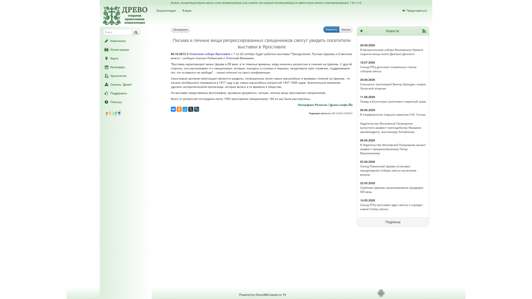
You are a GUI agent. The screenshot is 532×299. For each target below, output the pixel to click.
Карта (114, 58)
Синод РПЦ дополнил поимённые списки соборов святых (388, 69)
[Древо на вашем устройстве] (381, 295)
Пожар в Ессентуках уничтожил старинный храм (393, 101)
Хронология (118, 76)
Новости (392, 30)
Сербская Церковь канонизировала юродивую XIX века (391, 189)
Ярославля (222, 54)
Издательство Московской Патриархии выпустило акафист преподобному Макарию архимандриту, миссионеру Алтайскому (390, 127)
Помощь (116, 102)
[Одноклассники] (179, 109)
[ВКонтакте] (173, 109)
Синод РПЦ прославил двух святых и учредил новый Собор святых (391, 207)
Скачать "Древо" (121, 84)
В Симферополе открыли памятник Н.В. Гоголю (393, 114)
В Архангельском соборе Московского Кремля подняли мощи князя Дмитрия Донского (391, 52)
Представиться (416, 10)
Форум (186, 10)
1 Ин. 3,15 (355, 2)
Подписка (392, 221)
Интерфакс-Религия (312, 105)
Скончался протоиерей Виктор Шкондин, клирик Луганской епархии (393, 86)
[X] (190, 109)
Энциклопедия (166, 10)
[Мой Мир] (184, 109)
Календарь (117, 67)
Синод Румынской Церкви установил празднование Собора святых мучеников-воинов (388, 170)
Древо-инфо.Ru (341, 105)
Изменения (118, 41)
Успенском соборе (201, 54)
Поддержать (118, 93)
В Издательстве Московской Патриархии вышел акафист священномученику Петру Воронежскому (392, 149)
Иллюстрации (119, 49)
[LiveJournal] (196, 109)
